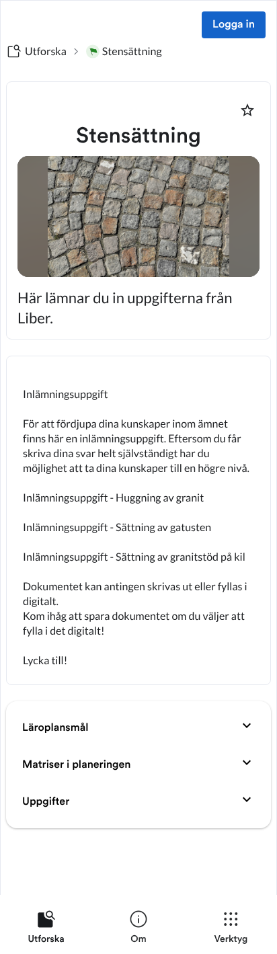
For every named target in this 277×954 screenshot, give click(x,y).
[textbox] (138, 520)
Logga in (233, 24)
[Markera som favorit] (247, 110)
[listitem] (46, 929)
